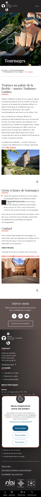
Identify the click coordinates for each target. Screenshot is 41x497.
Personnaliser (20, 435)
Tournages (29, 72)
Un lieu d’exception (16, 70)
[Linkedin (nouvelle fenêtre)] (26, 316)
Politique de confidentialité (19, 422)
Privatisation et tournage (13, 72)
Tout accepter (20, 428)
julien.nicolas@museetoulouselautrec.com (21, 256)
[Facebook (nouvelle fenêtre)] (14, 316)
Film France (11, 147)
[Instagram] (20, 316)
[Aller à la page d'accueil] (11, 6)
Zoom (37, 182)
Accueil (4, 70)
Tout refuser (20, 442)
